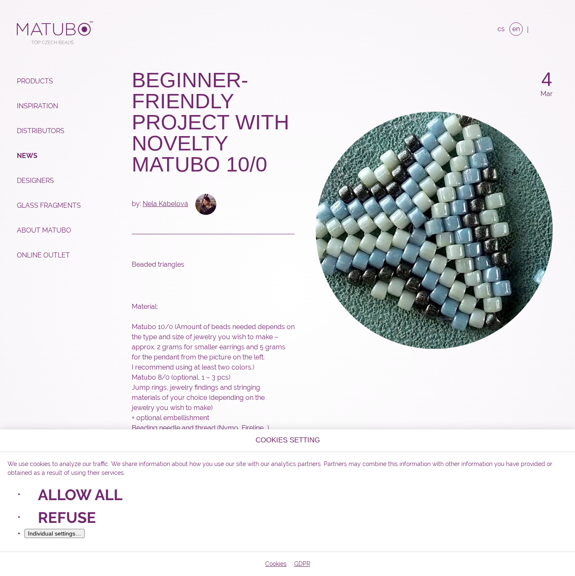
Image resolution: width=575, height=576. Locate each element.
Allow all (80, 495)
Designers (35, 181)
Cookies (276, 563)
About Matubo (44, 230)
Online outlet (43, 255)
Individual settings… (54, 533)
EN (516, 29)
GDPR (302, 563)
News (27, 156)
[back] (546, 112)
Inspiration (37, 106)
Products (35, 81)
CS (501, 29)
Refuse (67, 517)
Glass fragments (49, 205)
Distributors (40, 131)
